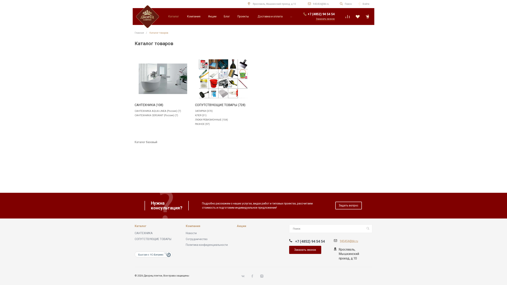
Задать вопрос (348, 205)
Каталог (140, 226)
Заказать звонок (305, 249)
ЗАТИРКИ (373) (204, 110)
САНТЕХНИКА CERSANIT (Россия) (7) (156, 115)
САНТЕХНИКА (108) (149, 105)
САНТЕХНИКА (144, 233)
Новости (191, 233)
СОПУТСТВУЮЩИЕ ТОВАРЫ (153, 239)
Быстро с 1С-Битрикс (151, 254)
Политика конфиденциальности (207, 244)
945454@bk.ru (321, 4)
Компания (193, 226)
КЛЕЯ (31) (201, 115)
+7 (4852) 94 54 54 (321, 14)
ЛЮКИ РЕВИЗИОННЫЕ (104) (211, 119)
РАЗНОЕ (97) (202, 124)
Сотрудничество (197, 239)
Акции (241, 226)
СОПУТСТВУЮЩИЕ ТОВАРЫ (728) (220, 105)
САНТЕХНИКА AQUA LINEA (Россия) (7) (158, 110)
